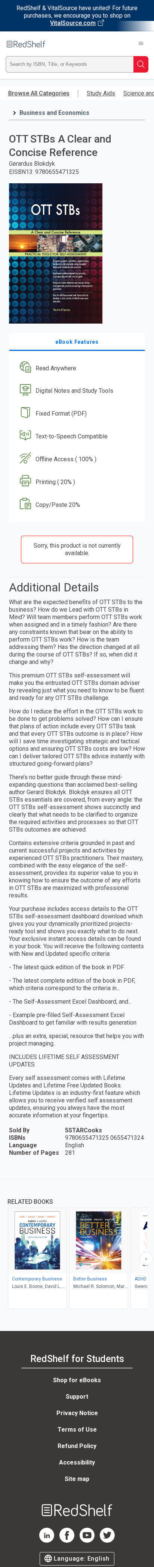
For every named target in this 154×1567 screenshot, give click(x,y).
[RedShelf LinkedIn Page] (46, 1540)
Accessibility (77, 1462)
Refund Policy (77, 1446)
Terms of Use (77, 1429)
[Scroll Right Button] (146, 1258)
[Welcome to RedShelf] (26, 44)
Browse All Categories (39, 93)
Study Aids (101, 93)
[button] (76, 368)
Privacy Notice (77, 1413)
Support (77, 1396)
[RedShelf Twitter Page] (107, 1540)
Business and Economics (54, 112)
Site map (77, 1478)
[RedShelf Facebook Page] (66, 1540)
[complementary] (77, 1245)
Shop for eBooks (77, 1380)
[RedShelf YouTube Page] (87, 1540)
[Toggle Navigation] (140, 44)
